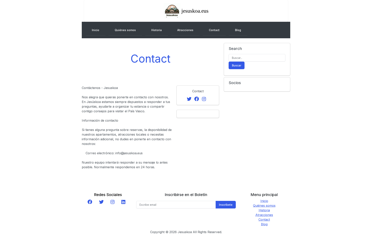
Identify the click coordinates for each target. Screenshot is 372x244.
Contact (214, 30)
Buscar (236, 65)
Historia (156, 30)
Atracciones (185, 30)
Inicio (95, 30)
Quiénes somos (125, 30)
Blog (238, 30)
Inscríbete (225, 204)
